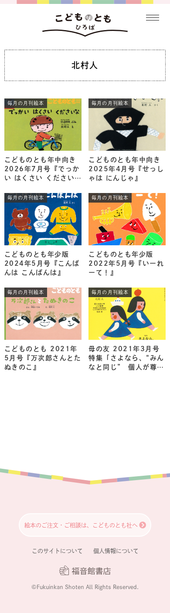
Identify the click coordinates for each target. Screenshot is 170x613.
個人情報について (116, 551)
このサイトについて (57, 551)
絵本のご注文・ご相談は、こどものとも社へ (81, 525)
